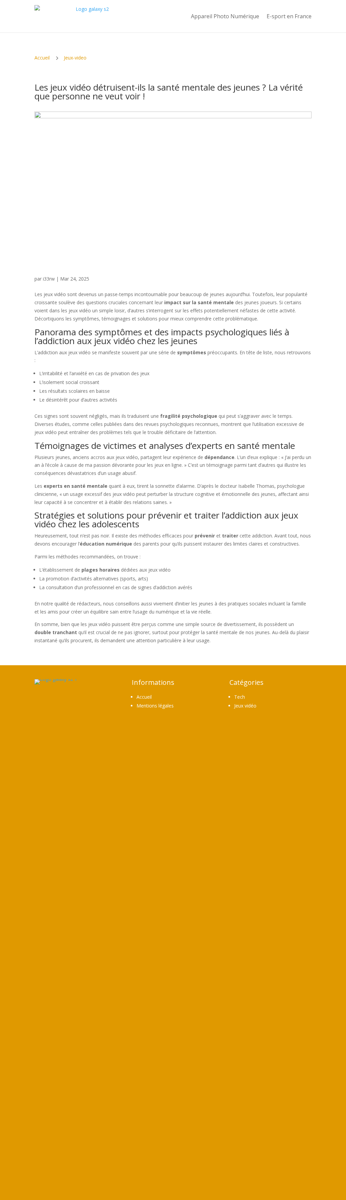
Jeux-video (75, 57)
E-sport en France (289, 16)
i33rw (49, 278)
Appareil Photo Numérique (225, 16)
